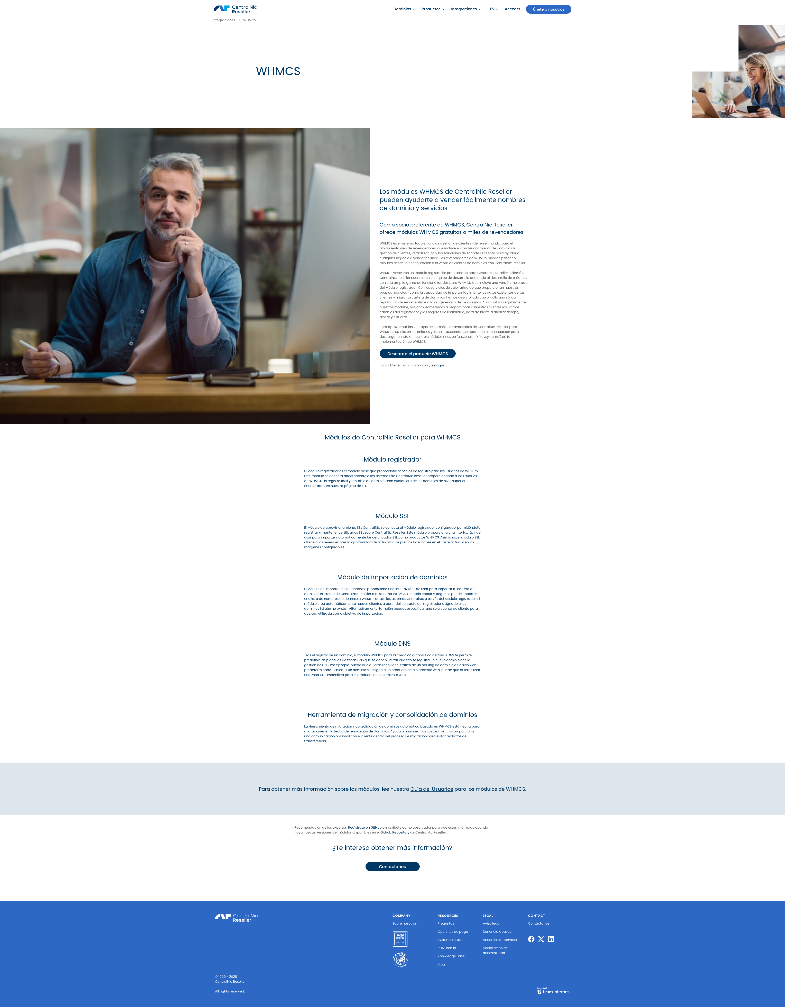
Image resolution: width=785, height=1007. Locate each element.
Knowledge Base (451, 956)
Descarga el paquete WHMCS (417, 354)
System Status (449, 940)
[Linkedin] (551, 939)
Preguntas (446, 923)
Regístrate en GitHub (365, 827)
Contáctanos (392, 867)
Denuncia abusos (497, 931)
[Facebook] (531, 939)
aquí (440, 365)
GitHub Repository (394, 832)
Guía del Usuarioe (431, 789)
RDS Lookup (447, 948)
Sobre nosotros (404, 923)
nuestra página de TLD (349, 486)
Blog (441, 964)
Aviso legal (491, 923)
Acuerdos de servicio (500, 940)
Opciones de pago (453, 931)
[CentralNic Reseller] (235, 9)
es (492, 9)
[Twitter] (541, 939)
